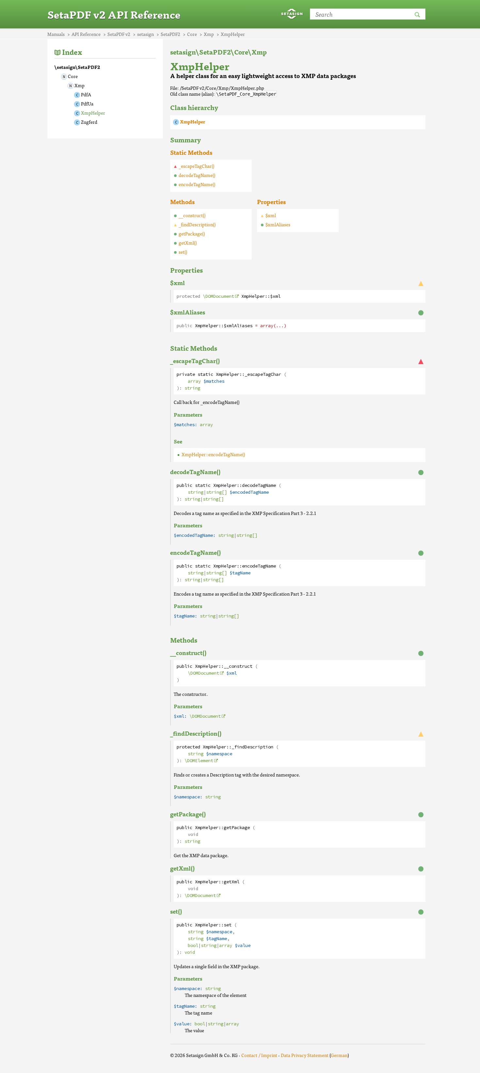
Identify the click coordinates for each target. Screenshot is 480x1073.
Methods (182, 201)
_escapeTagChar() (196, 165)
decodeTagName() (197, 175)
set (228, 924)
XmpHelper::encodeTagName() (213, 454)
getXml (231, 881)
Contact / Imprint (259, 1055)
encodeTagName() (197, 184)
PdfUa (87, 103)
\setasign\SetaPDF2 (77, 67)
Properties (271, 201)
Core (73, 76)
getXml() (188, 242)
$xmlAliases (277, 224)
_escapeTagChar (263, 374)
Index (72, 51)
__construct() (192, 215)
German (339, 1055)
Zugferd (89, 121)
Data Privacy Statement (304, 1055)
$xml (270, 215)
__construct (238, 666)
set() (183, 251)
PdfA (86, 94)
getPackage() (192, 233)
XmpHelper (93, 112)
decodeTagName (259, 485)
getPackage (237, 827)
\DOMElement (198, 760)
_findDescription (252, 747)
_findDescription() (197, 224)
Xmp (79, 85)
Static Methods (191, 152)
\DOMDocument (218, 296)
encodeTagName (259, 566)
